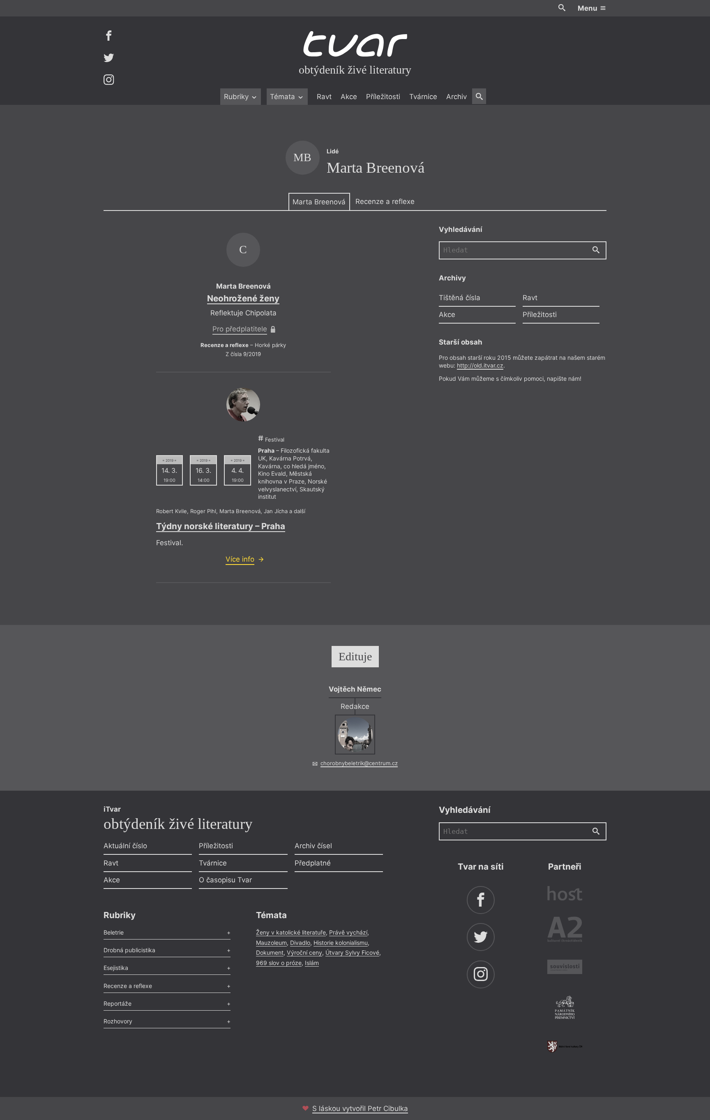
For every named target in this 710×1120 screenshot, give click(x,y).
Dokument (270, 952)
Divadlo (300, 942)
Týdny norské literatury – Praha (220, 526)
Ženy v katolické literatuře (291, 932)
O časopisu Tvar (225, 880)
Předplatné (313, 863)
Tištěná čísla (459, 297)
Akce (349, 97)
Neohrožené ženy (243, 298)
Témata (283, 97)
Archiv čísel (313, 846)
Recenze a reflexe (385, 201)
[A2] (564, 931)
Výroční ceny (304, 952)
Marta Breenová (319, 202)
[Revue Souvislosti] (564, 968)
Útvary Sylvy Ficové (352, 952)
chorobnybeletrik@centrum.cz (359, 763)
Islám (312, 962)
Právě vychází (348, 932)
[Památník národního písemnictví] (564, 1008)
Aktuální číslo (125, 846)
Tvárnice (423, 97)
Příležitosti (383, 97)
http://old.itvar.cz (480, 364)
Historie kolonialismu (341, 942)
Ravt (324, 97)
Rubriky (237, 97)
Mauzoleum (271, 942)
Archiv (456, 97)
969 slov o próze (279, 962)
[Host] (564, 894)
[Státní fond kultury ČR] (564, 1047)
